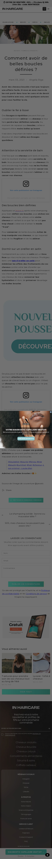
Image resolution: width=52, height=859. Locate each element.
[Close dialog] (51, 412)
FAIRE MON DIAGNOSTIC (26, 438)
